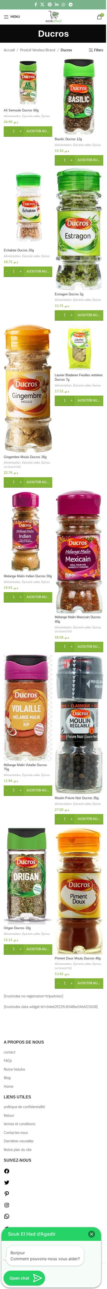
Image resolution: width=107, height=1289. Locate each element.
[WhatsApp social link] (63, 4)
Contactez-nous (16, 1133)
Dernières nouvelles (19, 1141)
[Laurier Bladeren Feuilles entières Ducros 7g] (79, 347)
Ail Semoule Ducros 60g (21, 110)
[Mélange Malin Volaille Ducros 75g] (28, 708)
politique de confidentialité (24, 1107)
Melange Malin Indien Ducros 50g (28, 576)
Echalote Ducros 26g (19, 250)
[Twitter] (7, 1184)
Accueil (9, 50)
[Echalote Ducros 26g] (28, 207)
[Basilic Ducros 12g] (79, 97)
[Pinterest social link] (49, 4)
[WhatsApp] (7, 1218)
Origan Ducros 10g (17, 928)
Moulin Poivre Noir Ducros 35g (77, 798)
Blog (7, 1078)
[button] (28, 131)
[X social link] (42, 4)
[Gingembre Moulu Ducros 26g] (28, 388)
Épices (45, 116)
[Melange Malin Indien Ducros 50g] (28, 531)
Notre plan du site (17, 1150)
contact (9, 1052)
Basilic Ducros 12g (68, 139)
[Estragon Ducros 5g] (79, 229)
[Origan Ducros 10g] (28, 875)
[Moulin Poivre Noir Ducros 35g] (79, 724)
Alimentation (12, 116)
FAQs (8, 1061)
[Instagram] (7, 1207)
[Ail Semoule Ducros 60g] (28, 82)
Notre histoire (14, 1069)
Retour (9, 1116)
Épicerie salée (31, 116)
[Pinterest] (7, 1195)
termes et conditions (19, 1124)
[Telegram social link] (70, 4)
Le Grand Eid (12, 466)
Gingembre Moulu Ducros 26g (25, 457)
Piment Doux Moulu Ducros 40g (78, 958)
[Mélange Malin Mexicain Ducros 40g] (79, 551)
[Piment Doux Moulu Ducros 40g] (79, 890)
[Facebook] (7, 1173)
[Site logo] (54, 17)
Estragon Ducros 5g (69, 294)
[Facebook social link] (36, 4)
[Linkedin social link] (56, 4)
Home (8, 1086)
